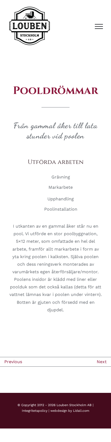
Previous (13, 361)
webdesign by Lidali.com (69, 411)
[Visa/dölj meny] (99, 26)
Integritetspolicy (34, 411)
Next (102, 361)
